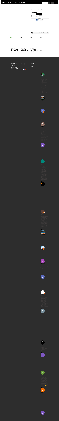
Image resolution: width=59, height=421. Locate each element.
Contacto (15, 3)
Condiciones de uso (33, 66)
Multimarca (24, 2)
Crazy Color (5, 3)
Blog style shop (22, 3)
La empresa (12, 3)
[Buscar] (49, 3)
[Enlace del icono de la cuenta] (56, 3)
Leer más (42, 95)
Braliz (12, 2)
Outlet (3, 3)
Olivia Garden (8, 3)
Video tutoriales (18, 3)
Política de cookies (33, 68)
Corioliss (3, 2)
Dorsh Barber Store (17, 2)
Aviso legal (32, 63)
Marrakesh (20, 2)
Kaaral (6, 2)
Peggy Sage (9, 2)
